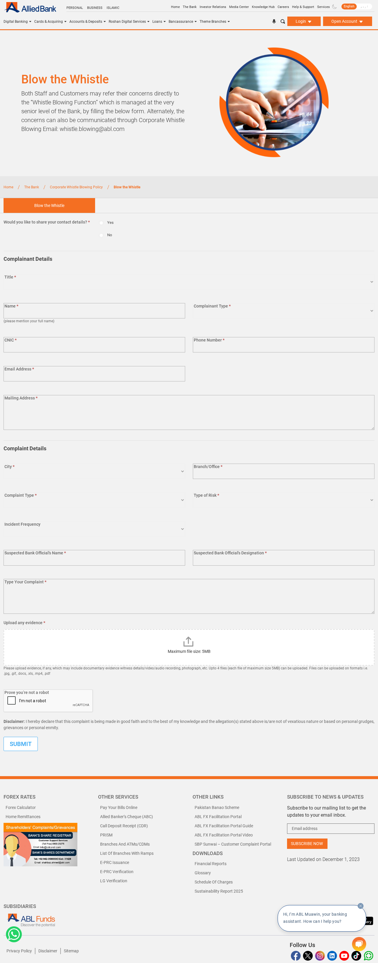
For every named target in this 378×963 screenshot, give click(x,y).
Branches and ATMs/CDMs (125, 844)
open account (344, 21)
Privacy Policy (19, 951)
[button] (14, 934)
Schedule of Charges (214, 882)
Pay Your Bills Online (118, 807)
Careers (283, 7)
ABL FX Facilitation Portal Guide (224, 825)
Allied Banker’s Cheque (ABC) (126, 816)
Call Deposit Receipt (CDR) (124, 825)
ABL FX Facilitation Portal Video (224, 835)
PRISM (106, 835)
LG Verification (113, 880)
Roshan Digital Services (127, 22)
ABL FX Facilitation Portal (218, 816)
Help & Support (303, 7)
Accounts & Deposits (85, 22)
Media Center (239, 7)
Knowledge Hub (263, 7)
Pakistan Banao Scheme (217, 807)
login (301, 21)
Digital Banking (16, 22)
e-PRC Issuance (114, 862)
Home (175, 7)
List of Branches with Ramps (127, 853)
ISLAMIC (113, 8)
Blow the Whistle (49, 205)
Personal (74, 8)
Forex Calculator (21, 807)
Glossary (203, 872)
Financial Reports (211, 863)
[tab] (49, 205)
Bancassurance (181, 22)
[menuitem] (349, 6)
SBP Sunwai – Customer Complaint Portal (233, 844)
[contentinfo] (361, 906)
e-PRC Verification (116, 871)
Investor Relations (213, 7)
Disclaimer (47, 951)
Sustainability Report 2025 (219, 891)
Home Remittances (23, 816)
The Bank (190, 7)
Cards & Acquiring (48, 22)
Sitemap (71, 951)
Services (323, 7)
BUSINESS (94, 8)
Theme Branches (213, 22)
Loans (157, 22)
